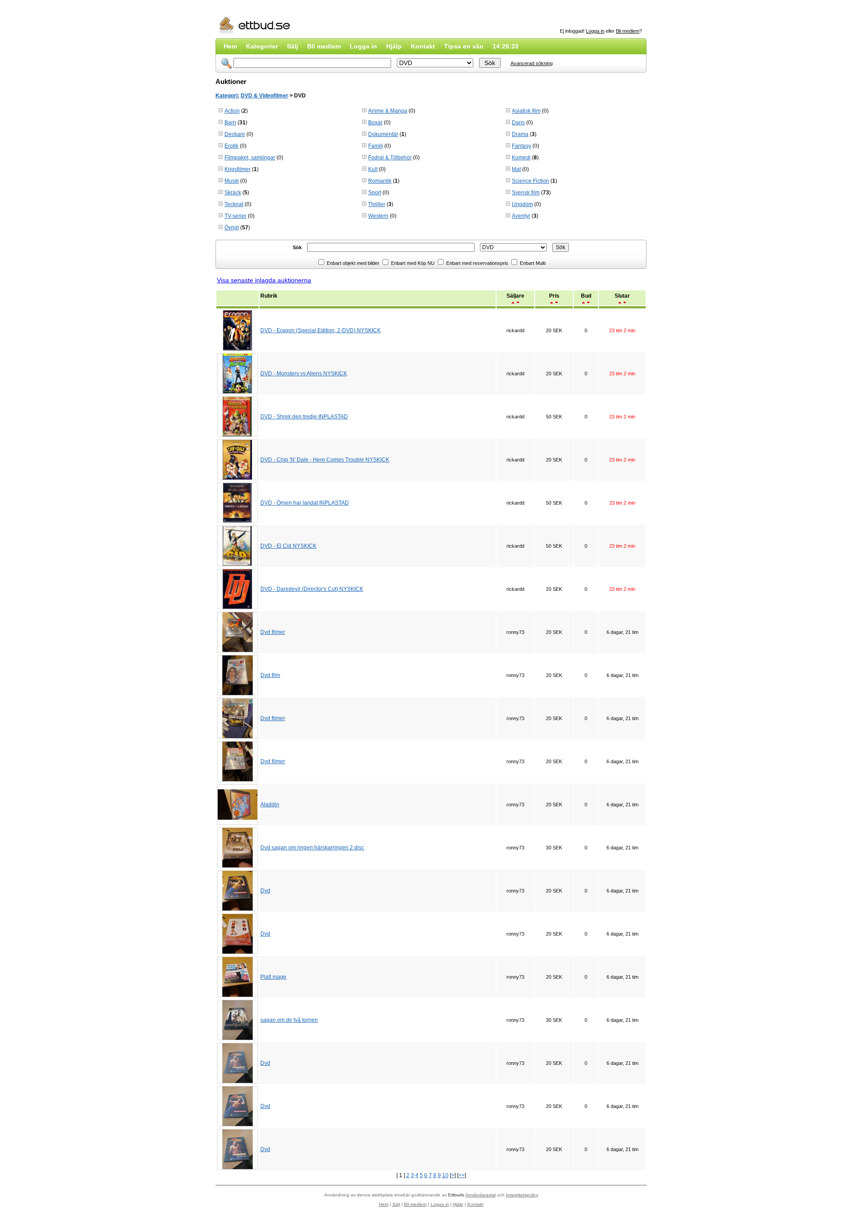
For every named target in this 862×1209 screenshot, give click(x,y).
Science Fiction (530, 181)
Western (378, 216)
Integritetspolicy (522, 1194)
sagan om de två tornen (289, 1020)
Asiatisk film (526, 111)
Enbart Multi (532, 263)
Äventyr (521, 216)
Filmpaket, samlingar (249, 157)
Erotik (231, 146)
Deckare (234, 134)
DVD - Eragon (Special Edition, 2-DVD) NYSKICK (320, 330)
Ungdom (522, 204)
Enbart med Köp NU (412, 263)
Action (232, 111)
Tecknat (233, 204)
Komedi (521, 157)
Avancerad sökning (531, 63)
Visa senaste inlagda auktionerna (264, 280)
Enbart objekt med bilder (352, 263)
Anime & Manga (387, 111)
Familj (375, 146)
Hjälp (394, 46)
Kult (373, 169)
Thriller (376, 204)
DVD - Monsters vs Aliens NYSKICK (303, 373)
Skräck (232, 192)
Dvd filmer (272, 632)
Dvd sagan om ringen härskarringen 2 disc (312, 847)
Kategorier (262, 46)
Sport (374, 192)
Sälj (292, 46)
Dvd (265, 891)
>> (461, 1175)
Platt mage (273, 977)
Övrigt (231, 227)
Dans (518, 122)
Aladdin (269, 804)
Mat (516, 169)
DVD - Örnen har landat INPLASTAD (304, 503)
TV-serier (235, 216)
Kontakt (423, 46)
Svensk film (526, 192)
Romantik (379, 181)
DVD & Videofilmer (264, 95)
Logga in (595, 31)
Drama (520, 134)
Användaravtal (481, 1194)
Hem (230, 46)
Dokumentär (383, 134)
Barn (230, 122)
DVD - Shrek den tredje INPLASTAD (304, 416)
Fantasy (521, 146)
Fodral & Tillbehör (390, 157)
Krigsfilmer (237, 169)
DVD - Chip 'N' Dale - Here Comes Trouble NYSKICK (324, 460)
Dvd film (270, 675)
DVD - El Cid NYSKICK (288, 546)
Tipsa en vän (464, 46)
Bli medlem (627, 31)
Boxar (375, 122)
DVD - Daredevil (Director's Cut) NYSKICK (311, 589)
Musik (231, 181)
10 (445, 1175)
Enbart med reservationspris (476, 263)
